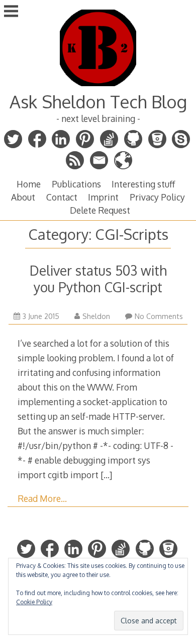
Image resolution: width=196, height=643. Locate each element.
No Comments (159, 316)
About (23, 197)
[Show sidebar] (11, 12)
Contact (61, 197)
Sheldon (96, 316)
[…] (106, 474)
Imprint (103, 197)
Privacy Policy (157, 197)
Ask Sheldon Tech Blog (98, 101)
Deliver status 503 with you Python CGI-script (98, 278)
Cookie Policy (34, 602)
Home (29, 183)
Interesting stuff (143, 183)
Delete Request (100, 210)
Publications (76, 183)
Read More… (42, 498)
